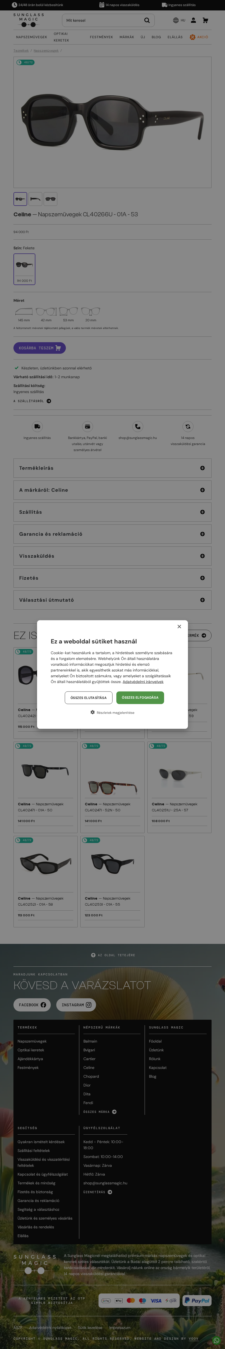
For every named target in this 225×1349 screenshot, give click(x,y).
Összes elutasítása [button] (89, 698)
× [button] (179, 627)
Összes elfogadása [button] (140, 697)
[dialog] (112, 674)
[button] (112, 712)
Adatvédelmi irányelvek (143, 681)
